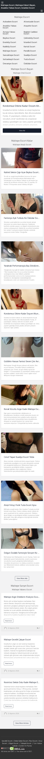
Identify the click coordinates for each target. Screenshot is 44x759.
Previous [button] (4, 88)
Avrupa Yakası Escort (9, 33)
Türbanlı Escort (25, 743)
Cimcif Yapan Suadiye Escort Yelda (19, 457)
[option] (22, 106)
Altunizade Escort (31, 21)
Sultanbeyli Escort (11, 59)
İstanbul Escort (30, 42)
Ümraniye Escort (10, 63)
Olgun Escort (13, 743)
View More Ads (22, 578)
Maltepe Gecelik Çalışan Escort (17, 639)
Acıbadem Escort (10, 21)
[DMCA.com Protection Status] (17, 748)
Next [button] (40, 88)
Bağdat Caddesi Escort (30, 33)
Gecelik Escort (7, 741)
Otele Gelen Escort (21, 741)
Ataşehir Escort (30, 26)
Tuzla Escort (29, 59)
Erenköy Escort (9, 42)
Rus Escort (33, 741)
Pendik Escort (30, 51)
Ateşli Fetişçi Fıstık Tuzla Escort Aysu (20, 505)
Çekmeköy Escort (31, 38)
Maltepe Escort (9, 51)
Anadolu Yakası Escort (9, 27)
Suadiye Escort (30, 55)
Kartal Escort (29, 46)
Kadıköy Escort (9, 46)
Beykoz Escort (9, 38)
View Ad (22, 130)
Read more (8, 621)
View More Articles (22, 723)
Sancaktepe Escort (11, 55)
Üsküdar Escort (30, 63)
